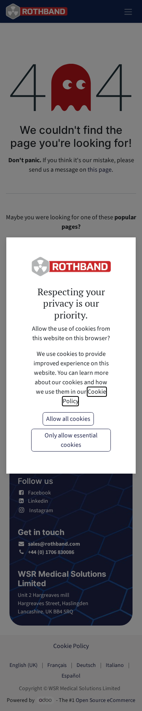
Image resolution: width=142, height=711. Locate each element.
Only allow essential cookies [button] (71, 440)
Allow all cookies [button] (68, 419)
